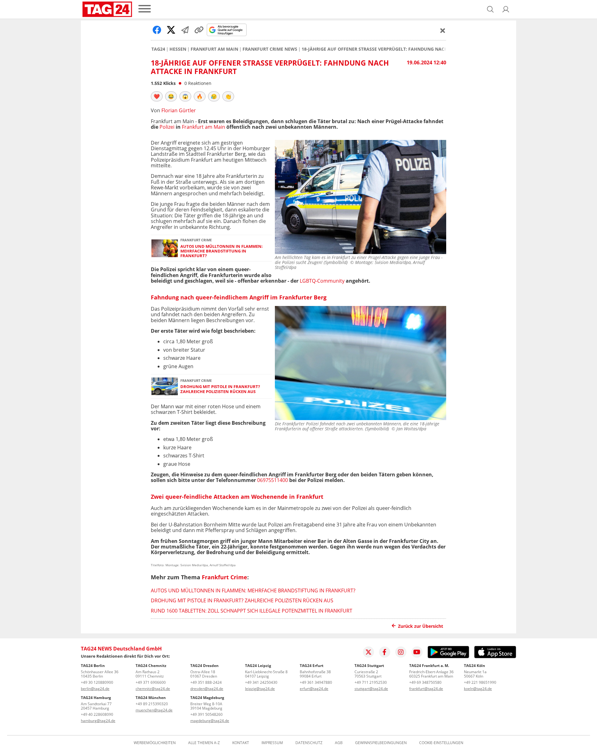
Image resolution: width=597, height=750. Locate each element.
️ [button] (157, 96)
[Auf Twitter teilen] (171, 30)
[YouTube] (417, 652)
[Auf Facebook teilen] (157, 30)
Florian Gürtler (178, 110)
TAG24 (158, 49)
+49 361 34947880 (316, 682)
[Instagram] (400, 652)
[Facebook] (384, 652)
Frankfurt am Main (214, 49)
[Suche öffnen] (490, 9)
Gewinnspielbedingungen (381, 743)
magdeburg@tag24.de (209, 720)
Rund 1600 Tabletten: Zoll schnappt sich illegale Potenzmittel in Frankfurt (251, 610)
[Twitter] (368, 652)
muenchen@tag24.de (154, 710)
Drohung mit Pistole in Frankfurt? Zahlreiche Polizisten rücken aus (220, 389)
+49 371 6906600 (151, 682)
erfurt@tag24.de (314, 688)
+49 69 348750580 (425, 682)
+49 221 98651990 (480, 682)
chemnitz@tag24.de (153, 688)
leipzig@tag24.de (260, 688)
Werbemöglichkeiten (155, 743)
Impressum (272, 743)
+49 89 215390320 (152, 703)
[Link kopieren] (199, 30)
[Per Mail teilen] (185, 30)
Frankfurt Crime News (270, 49)
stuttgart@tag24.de (371, 688)
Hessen (177, 49)
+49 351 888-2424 (206, 682)
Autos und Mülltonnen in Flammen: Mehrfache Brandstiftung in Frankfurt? (221, 251)
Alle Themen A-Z (204, 743)
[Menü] (144, 9)
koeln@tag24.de (478, 688)
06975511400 (272, 480)
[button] (506, 9)
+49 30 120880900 (97, 682)
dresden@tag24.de (206, 688)
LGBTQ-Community (322, 280)
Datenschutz (308, 743)
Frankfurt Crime (224, 577)
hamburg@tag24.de (98, 720)
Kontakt (240, 743)
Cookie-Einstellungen (441, 743)
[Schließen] (442, 30)
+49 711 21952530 (370, 682)
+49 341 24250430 (261, 682)
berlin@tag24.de (95, 688)
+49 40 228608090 (97, 714)
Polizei (167, 126)
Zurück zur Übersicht (420, 626)
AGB (339, 743)
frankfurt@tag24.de (426, 688)
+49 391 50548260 (206, 714)
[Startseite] (107, 9)
